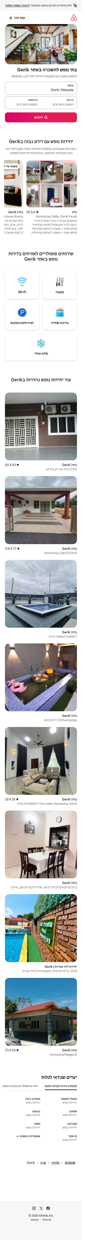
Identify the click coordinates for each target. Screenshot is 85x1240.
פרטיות (46, 1220)
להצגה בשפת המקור (17, 5)
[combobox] (41, 90)
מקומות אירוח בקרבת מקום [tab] (61, 1086)
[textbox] (59, 104)
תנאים (35, 1220)
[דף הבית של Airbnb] (74, 17)
